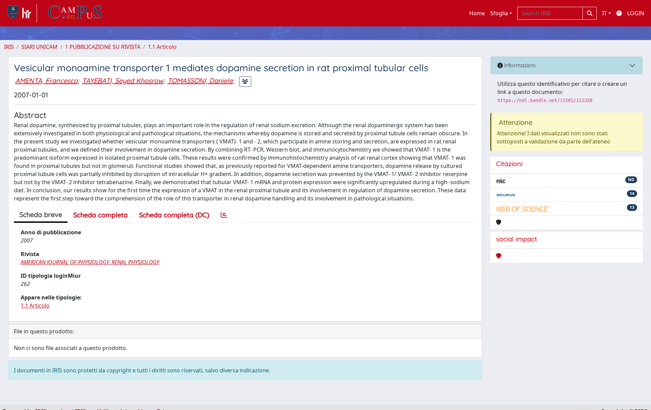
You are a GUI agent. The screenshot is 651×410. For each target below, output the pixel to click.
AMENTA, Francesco (46, 80)
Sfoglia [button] (499, 13)
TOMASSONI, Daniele (200, 80)
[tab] (224, 215)
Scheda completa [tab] (100, 215)
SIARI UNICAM (39, 47)
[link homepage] (20, 13)
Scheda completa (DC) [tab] (174, 215)
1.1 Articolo (162, 47)
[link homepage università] (74, 13)
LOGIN (635, 13)
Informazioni (519, 65)
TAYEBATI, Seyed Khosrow (122, 80)
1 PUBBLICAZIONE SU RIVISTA (102, 47)
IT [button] (604, 13)
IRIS (9, 47)
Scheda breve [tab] (40, 214)
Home (477, 13)
